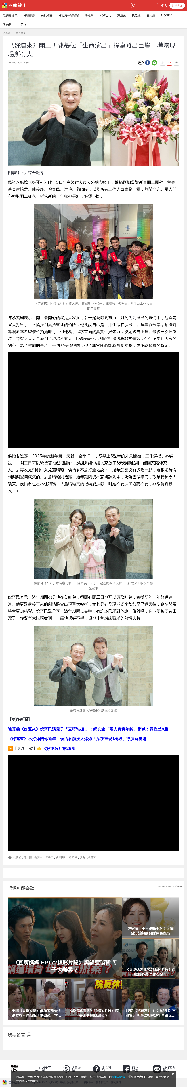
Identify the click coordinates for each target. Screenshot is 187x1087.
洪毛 (82, 857)
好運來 (91, 857)
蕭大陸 (28, 857)
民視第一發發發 (68, 15)
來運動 (121, 15)
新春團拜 (61, 857)
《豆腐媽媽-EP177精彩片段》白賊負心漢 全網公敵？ (150, 972)
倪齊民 (38, 857)
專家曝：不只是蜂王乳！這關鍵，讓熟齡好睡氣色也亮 (150, 930)
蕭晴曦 (73, 857)
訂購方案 (177, 5)
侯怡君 (17, 857)
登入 (164, 5)
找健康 (136, 15)
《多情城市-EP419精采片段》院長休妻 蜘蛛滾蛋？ (93, 1013)
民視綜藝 (47, 15)
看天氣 (150, 15)
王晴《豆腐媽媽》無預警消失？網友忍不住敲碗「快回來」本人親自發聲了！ (36, 1013)
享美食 (7, 24)
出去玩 (22, 24)
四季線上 (8, 32)
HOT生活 (105, 15)
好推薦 (89, 15)
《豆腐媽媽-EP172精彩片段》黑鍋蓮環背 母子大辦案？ (65, 966)
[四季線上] (14, 5)
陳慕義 (49, 857)
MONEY (166, 15)
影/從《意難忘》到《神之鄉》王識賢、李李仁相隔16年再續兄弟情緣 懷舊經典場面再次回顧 (150, 1013)
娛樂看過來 (10, 15)
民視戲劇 (29, 15)
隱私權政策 (119, 1077)
